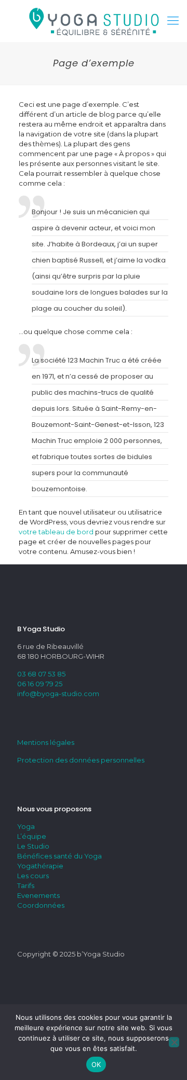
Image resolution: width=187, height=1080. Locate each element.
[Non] (174, 1042)
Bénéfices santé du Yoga (59, 856)
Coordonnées (40, 905)
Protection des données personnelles (80, 760)
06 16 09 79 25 (39, 684)
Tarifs (25, 885)
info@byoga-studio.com (58, 693)
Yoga (26, 826)
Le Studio (33, 846)
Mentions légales (45, 742)
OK (96, 1064)
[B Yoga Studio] (93, 20)
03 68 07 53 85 (41, 674)
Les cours (33, 875)
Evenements (38, 895)
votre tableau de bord (56, 532)
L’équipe (31, 836)
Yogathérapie (40, 866)
